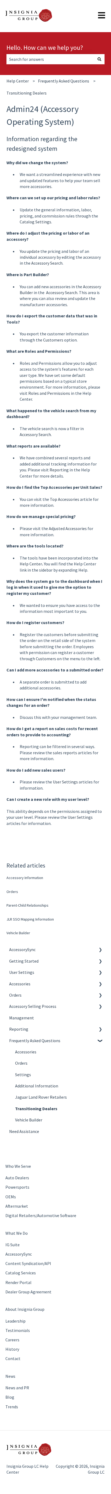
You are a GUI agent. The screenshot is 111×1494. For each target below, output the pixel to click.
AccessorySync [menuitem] (22, 949)
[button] (100, 949)
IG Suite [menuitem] (12, 1244)
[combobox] (50, 59)
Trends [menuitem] (11, 1406)
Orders (12, 891)
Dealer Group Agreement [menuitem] (28, 1291)
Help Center (17, 81)
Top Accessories (64, 499)
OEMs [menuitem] (10, 1196)
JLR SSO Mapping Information (30, 919)
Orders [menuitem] (15, 995)
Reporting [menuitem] (18, 1029)
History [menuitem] (12, 1349)
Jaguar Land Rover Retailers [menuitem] (41, 1097)
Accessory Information (24, 877)
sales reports (65, 752)
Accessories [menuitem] (19, 983)
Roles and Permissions (49, 393)
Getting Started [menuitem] (24, 961)
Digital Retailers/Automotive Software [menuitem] (40, 1215)
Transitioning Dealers (26, 93)
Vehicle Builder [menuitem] (28, 1120)
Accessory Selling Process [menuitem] (32, 1006)
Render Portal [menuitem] (18, 1282)
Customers (53, 340)
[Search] (99, 59)
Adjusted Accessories (68, 528)
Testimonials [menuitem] (17, 1330)
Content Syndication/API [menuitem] (28, 1263)
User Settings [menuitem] (21, 972)
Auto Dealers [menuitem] (17, 1177)
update (33, 251)
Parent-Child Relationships (27, 905)
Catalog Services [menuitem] (20, 1272)
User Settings (65, 781)
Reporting (60, 469)
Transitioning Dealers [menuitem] (36, 1108)
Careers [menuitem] (12, 1339)
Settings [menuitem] (23, 1074)
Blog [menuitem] (9, 1397)
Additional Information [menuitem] (36, 1085)
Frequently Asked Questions (63, 81)
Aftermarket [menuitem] (16, 1206)
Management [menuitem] (21, 1017)
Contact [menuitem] (12, 1358)
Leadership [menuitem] (15, 1321)
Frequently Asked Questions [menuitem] (34, 1040)
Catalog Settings (35, 221)
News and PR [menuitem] (17, 1387)
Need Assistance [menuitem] (24, 1131)
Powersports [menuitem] (17, 1187)
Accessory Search (47, 263)
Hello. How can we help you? (44, 47)
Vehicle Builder (18, 932)
